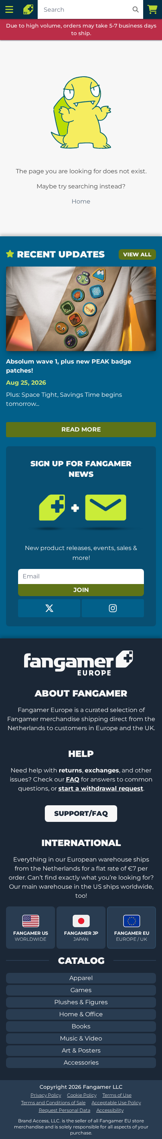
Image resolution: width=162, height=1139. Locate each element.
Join (81, 589)
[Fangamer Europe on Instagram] (113, 608)
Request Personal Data (64, 1110)
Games (81, 990)
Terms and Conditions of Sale (53, 1102)
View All (137, 254)
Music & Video (81, 1038)
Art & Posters (81, 1050)
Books (81, 1026)
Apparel (81, 978)
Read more (81, 429)
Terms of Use (116, 1095)
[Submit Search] (135, 9)
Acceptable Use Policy (116, 1102)
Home (81, 201)
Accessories (81, 1062)
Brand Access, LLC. (39, 1121)
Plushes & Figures (81, 1002)
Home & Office (81, 1014)
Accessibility (110, 1110)
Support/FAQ (81, 813)
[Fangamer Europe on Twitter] (49, 608)
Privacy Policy (46, 1095)
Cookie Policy (81, 1095)
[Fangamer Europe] (28, 9)
